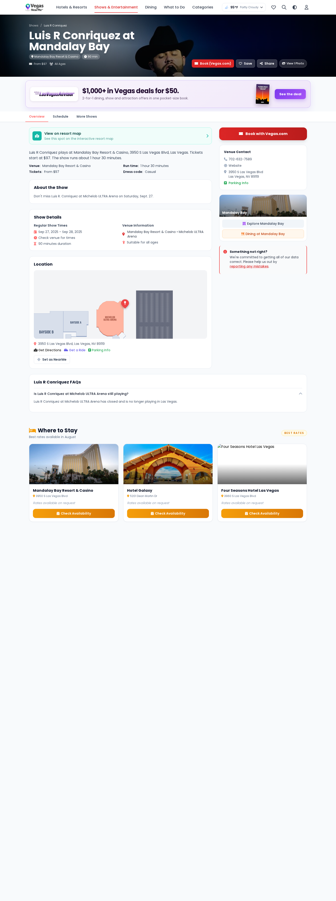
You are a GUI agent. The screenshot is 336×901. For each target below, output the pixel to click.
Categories (202, 7)
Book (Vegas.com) (215, 63)
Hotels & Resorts (71, 7)
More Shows (87, 116)
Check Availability (76, 513)
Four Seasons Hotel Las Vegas (250, 490)
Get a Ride (77, 350)
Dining (151, 7)
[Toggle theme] (295, 7)
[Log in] (306, 7)
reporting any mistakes (249, 266)
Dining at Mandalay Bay (265, 234)
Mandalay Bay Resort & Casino (56, 56)
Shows (33, 25)
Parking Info (101, 350)
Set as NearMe (54, 359)
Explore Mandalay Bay (265, 223)
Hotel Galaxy (139, 490)
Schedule (60, 116)
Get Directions (49, 350)
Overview (37, 116)
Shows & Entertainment (116, 7)
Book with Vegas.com (266, 133)
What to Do (174, 7)
